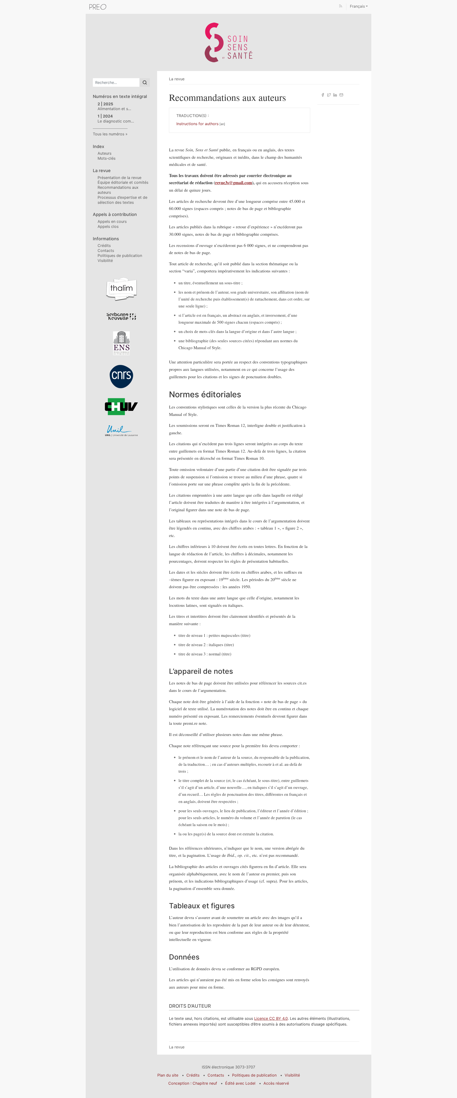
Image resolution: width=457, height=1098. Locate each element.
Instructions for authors (197, 123)
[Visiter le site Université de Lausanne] (121, 431)
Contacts (106, 250)
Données (184, 957)
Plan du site (167, 1075)
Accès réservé (276, 1083)
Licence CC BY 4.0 (271, 1018)
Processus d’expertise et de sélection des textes (122, 200)
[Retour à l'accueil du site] (228, 42)
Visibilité (105, 260)
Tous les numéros (108, 134)
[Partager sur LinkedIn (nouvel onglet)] (335, 94)
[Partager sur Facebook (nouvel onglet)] (323, 94)
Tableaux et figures (202, 905)
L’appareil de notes (201, 671)
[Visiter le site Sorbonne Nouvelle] (121, 316)
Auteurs (104, 153)
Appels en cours (112, 221)
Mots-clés (106, 158)
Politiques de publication (120, 255)
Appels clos (108, 226)
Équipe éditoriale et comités (123, 182)
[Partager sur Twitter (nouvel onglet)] (329, 94)
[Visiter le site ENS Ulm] (121, 343)
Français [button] (357, 6)
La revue (176, 79)
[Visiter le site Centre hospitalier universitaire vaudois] (121, 406)
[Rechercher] (144, 82)
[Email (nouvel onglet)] (341, 94)
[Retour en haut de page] (453, 3)
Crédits (104, 245)
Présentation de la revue (119, 177)
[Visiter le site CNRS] (121, 376)
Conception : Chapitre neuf (192, 1083)
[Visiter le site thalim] (121, 289)
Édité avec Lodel (240, 1083)
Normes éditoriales (205, 394)
